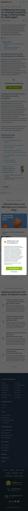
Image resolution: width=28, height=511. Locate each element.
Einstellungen (14, 271)
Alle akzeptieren (14, 268)
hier (11, 264)
